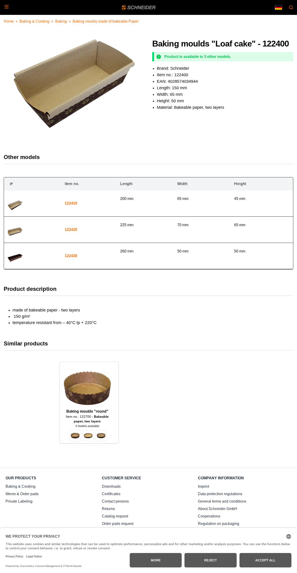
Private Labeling (19, 501)
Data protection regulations (220, 494)
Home (9, 21)
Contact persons (115, 501)
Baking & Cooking (34, 21)
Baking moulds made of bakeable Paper (106, 21)
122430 (71, 256)
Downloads (111, 486)
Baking (61, 21)
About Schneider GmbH (217, 509)
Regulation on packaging (218, 524)
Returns (108, 509)
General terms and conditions (222, 501)
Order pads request (117, 524)
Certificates (111, 494)
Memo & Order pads (22, 494)
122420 (71, 230)
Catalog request (115, 516)
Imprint (203, 486)
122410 (71, 203)
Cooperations (209, 516)
